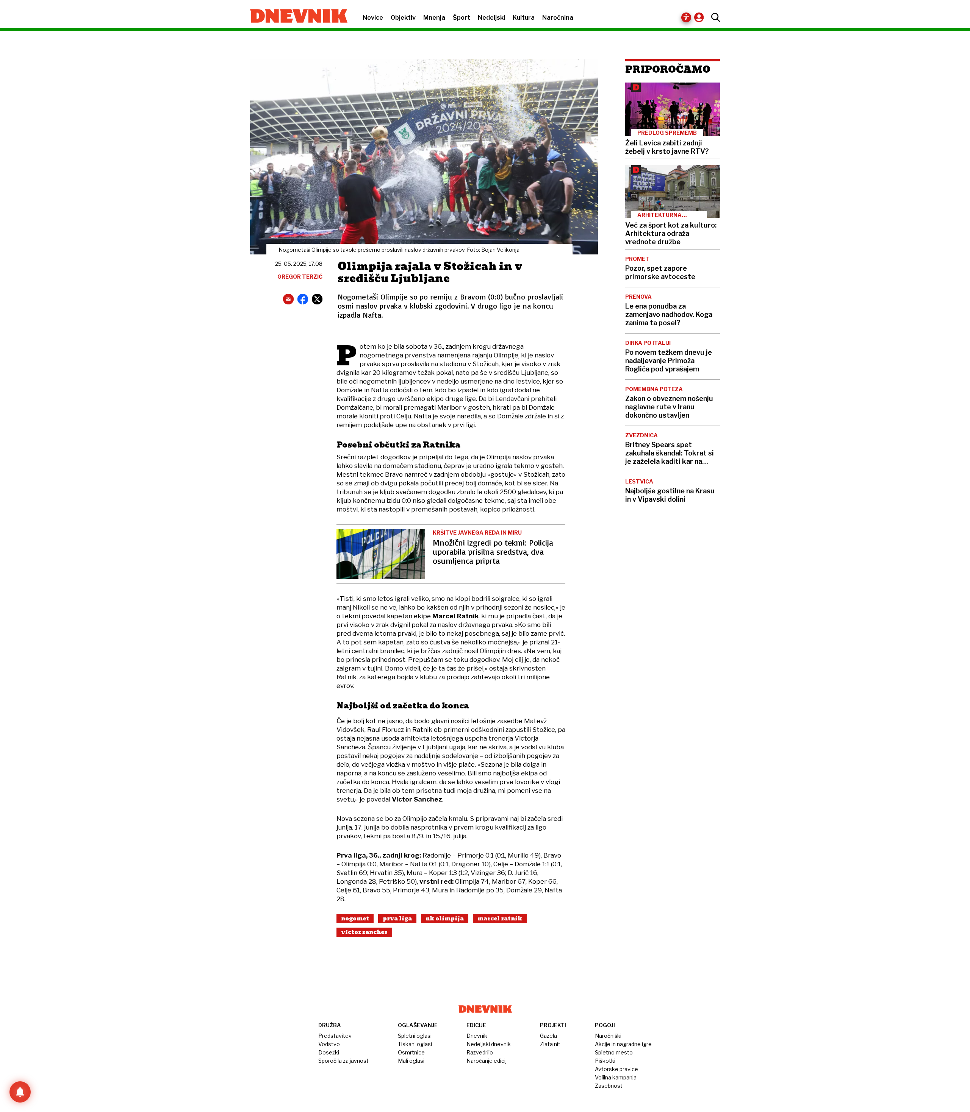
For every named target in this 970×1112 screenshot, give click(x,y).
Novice (373, 17)
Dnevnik (476, 1035)
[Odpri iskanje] (713, 17)
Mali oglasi (411, 1060)
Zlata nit (550, 1044)
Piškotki (605, 1060)
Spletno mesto (614, 1052)
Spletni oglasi (415, 1035)
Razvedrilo (479, 1052)
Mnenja (434, 17)
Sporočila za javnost (343, 1060)
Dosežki (328, 1052)
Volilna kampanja (616, 1077)
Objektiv (403, 17)
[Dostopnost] (686, 17)
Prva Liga (397, 918)
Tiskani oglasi (415, 1044)
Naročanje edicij (486, 1060)
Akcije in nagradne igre (623, 1044)
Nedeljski (491, 17)
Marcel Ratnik (499, 918)
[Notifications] (20, 1092)
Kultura (524, 17)
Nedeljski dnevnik (488, 1044)
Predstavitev (335, 1035)
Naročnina (557, 17)
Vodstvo (329, 1044)
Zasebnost (609, 1085)
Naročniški (608, 1035)
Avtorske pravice (616, 1069)
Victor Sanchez (364, 932)
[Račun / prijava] (700, 17)
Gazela (548, 1035)
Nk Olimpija (445, 918)
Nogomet (355, 918)
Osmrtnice (411, 1052)
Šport (461, 17)
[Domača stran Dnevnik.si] (294, 16)
